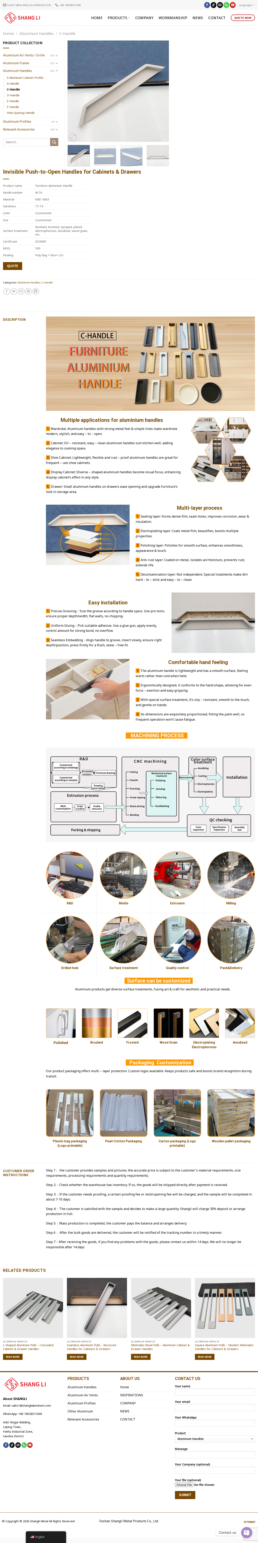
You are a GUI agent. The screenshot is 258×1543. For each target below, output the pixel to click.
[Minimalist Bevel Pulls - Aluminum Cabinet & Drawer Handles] (161, 1308)
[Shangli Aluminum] (23, 17)
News (197, 17)
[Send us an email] (220, 5)
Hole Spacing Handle (21, 113)
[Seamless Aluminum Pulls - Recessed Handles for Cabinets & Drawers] (97, 1308)
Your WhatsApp (186, 1417)
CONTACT (216, 17)
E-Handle (13, 101)
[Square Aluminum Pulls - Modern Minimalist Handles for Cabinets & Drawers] (225, 1308)
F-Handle (13, 107)
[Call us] (226, 5)
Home (96, 17)
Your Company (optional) (192, 1464)
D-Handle (13, 95)
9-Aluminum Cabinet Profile (25, 78)
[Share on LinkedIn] (35, 291)
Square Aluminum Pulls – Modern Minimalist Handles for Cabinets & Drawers (224, 1347)
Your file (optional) (188, 1480)
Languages (245, 5)
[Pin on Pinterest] (28, 291)
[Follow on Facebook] (207, 5)
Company (144, 17)
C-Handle (67, 33)
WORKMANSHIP (173, 17)
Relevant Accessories (19, 129)
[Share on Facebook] (6, 291)
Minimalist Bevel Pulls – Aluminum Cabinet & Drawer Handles (160, 1347)
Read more (13, 1356)
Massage (181, 1449)
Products (117, 17)
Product (180, 1433)
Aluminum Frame (16, 63)
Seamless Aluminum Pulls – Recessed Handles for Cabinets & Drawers (91, 1347)
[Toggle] (56, 55)
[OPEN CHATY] (246, 1532)
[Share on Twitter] (14, 291)
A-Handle (13, 83)
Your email (182, 1402)
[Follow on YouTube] (233, 5)
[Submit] (54, 142)
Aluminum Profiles (17, 121)
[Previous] (74, 91)
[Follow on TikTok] (213, 5)
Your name (182, 1386)
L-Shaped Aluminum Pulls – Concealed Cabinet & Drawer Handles (28, 1347)
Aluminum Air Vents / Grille (24, 55)
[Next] (161, 91)
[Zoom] (73, 137)
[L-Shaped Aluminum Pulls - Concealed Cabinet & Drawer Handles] (33, 1308)
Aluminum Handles (37, 33)
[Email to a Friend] (21, 291)
